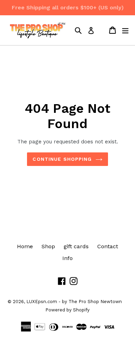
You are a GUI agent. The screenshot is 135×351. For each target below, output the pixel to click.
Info (67, 258)
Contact (107, 246)
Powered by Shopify (67, 309)
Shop (48, 246)
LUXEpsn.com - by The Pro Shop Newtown (74, 301)
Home (25, 246)
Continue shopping (62, 159)
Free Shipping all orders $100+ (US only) (68, 7)
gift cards (76, 246)
